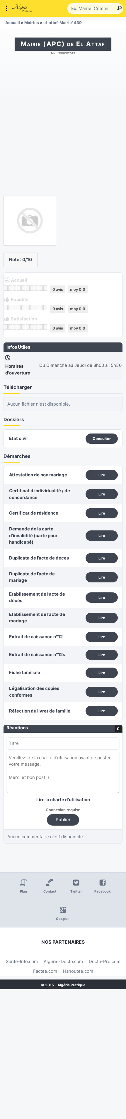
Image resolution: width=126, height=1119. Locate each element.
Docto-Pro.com (104, 961)
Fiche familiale (24, 672)
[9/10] (41, 288)
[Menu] (35, 8)
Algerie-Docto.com (63, 961)
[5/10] (23, 288)
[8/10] (36, 288)
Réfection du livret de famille (39, 711)
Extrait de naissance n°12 (36, 636)
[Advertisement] (63, 128)
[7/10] (32, 288)
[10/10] (45, 288)
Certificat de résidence (33, 513)
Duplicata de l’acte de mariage (32, 577)
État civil (18, 438)
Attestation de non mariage (38, 475)
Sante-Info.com (22, 961)
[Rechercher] (117, 9)
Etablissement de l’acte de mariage (37, 617)
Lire (101, 475)
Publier (63, 819)
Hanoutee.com (78, 971)
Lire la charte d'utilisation (63, 799)
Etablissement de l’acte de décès (37, 597)
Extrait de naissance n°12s (37, 654)
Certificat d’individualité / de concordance (39, 494)
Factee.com (45, 971)
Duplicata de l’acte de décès (39, 558)
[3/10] (14, 288)
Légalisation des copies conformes (34, 691)
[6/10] (28, 288)
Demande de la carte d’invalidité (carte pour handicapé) (33, 535)
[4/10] (19, 288)
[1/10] (6, 288)
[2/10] (10, 288)
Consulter (102, 438)
